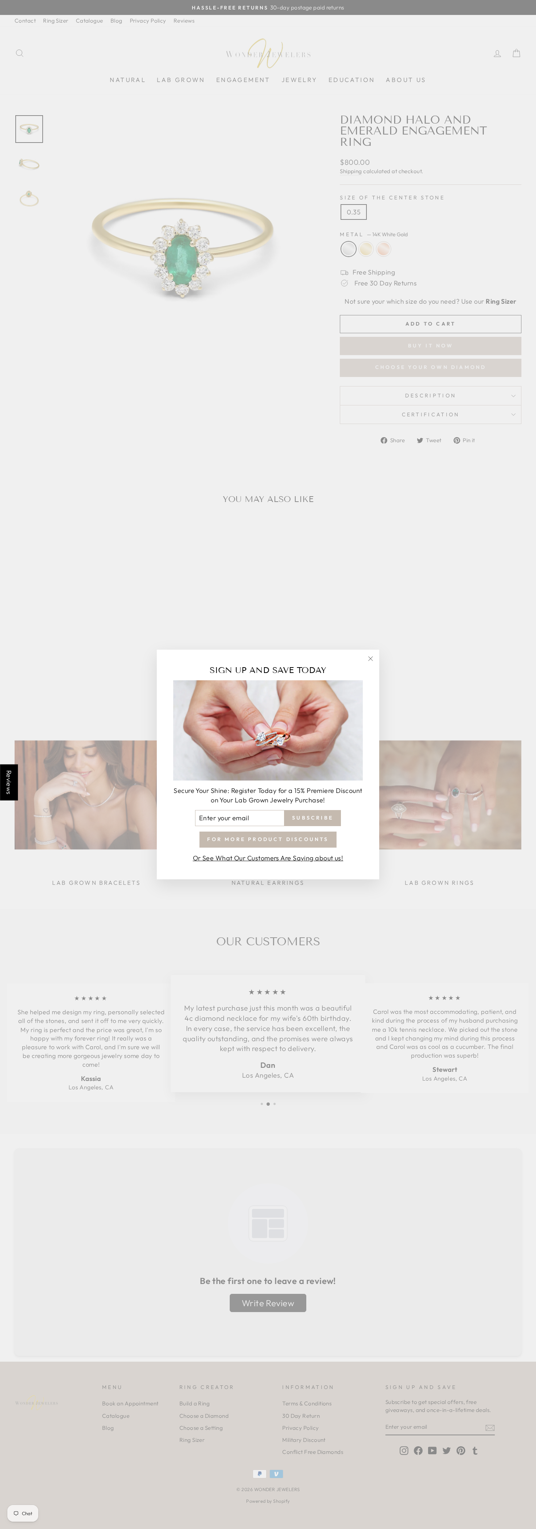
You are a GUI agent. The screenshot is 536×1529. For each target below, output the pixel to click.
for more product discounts (268, 839)
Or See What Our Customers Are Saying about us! (268, 858)
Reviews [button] (9, 782)
